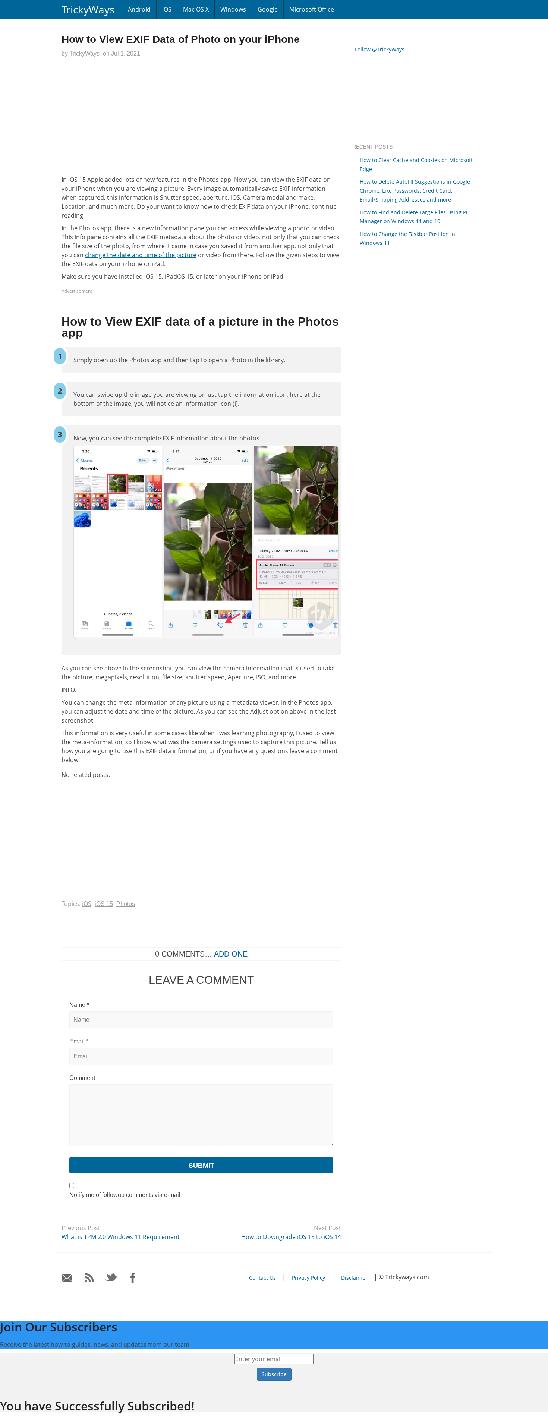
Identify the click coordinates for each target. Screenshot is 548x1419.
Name (79, 1005)
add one (231, 954)
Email (78, 1041)
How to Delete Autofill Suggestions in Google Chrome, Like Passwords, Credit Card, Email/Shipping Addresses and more (415, 190)
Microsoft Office (311, 9)
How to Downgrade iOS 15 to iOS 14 (291, 1237)
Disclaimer (354, 1277)
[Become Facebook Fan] (133, 1277)
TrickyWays (88, 9)
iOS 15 (104, 904)
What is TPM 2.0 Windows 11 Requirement (121, 1237)
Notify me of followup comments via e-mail (124, 1195)
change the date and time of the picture (140, 255)
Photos (125, 904)
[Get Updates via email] (67, 1277)
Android (139, 9)
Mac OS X (196, 9)
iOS (166, 9)
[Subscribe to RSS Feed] (89, 1277)
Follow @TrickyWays (379, 49)
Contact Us (262, 1277)
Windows (233, 9)
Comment (82, 1078)
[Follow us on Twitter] (111, 1277)
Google (268, 9)
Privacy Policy (308, 1277)
